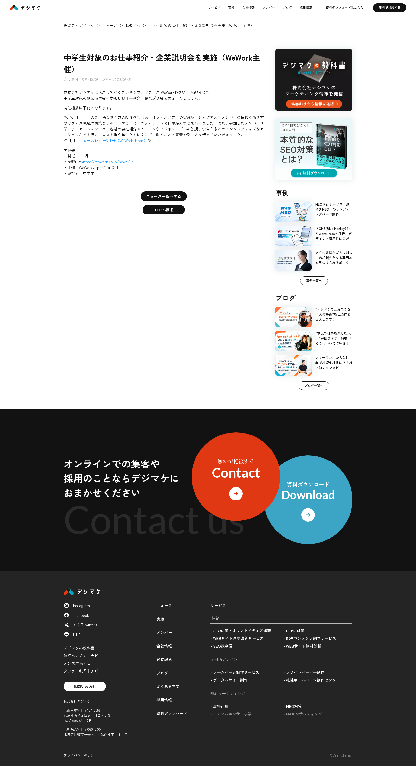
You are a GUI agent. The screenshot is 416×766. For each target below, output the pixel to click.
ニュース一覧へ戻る (163, 196)
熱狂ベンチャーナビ (81, 655)
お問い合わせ (84, 686)
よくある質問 (168, 686)
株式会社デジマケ (79, 25)
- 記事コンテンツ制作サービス (309, 638)
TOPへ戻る (164, 210)
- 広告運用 (219, 706)
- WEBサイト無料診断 (302, 646)
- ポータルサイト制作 (229, 680)
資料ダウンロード (171, 713)
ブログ (287, 7)
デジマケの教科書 (79, 648)
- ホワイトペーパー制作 (304, 672)
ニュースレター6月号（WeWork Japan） (113, 140)
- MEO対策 (292, 706)
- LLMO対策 (293, 630)
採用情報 (306, 7)
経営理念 (164, 659)
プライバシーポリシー (80, 755)
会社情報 (248, 7)
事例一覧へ (314, 280)
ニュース (109, 25)
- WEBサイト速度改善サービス (237, 638)
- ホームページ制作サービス (234, 672)
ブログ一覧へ (314, 385)
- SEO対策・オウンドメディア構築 (240, 630)
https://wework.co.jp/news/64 (107, 161)
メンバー (268, 7)
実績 (231, 7)
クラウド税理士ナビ (81, 671)
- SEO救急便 (221, 646)
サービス (214, 7)
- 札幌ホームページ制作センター (311, 680)
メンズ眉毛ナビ (77, 663)
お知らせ (133, 25)
